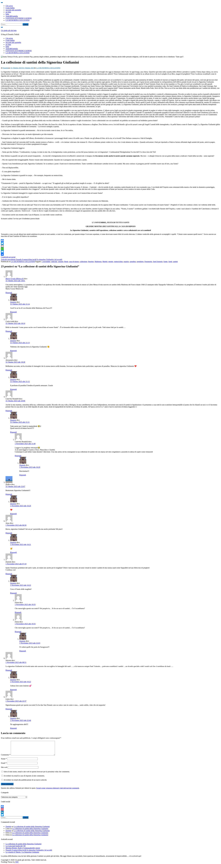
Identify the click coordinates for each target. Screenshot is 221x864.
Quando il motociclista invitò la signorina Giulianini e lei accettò (31, 259)
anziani (60, 262)
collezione (83, 262)
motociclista (118, 262)
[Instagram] (110, 809)
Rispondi (9, 293)
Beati (66, 262)
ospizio (126, 262)
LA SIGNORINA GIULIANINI (17, 20)
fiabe (7, 14)
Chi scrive (9, 6)
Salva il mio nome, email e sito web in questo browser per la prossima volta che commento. (37, 772)
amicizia (54, 262)
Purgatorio (148, 262)
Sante (165, 262)
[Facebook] (110, 240)
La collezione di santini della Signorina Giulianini (32, 826)
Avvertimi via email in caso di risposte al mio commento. (24, 776)
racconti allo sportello (13, 10)
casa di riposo (74, 262)
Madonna (98, 262)
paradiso (133, 262)
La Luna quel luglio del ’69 (15, 846)
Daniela (5, 68)
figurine (91, 262)
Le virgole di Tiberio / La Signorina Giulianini (22, 852)
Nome (4, 759)
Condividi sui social (8, 257)
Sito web (4, 767)
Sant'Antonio (158, 262)
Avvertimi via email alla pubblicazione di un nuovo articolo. (25, 780)
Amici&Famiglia (12, 16)
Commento (5, 755)
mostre (110, 262)
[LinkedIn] (110, 812)
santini (175, 262)
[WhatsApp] (110, 248)
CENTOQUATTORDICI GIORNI (19, 18)
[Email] (110, 246)
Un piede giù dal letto (9, 30)
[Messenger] (110, 251)
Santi (170, 262)
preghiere (140, 262)
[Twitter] (110, 243)
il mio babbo (10, 8)
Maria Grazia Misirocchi (15, 279)
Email (4, 763)
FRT (17, 862)
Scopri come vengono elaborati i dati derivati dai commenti (57, 788)
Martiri (104, 262)
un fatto (8, 12)
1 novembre (46, 262)
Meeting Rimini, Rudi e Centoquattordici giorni (23, 848)
